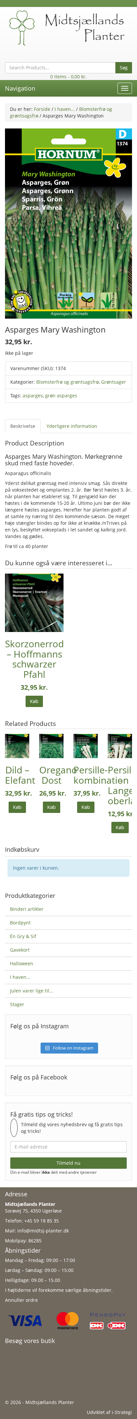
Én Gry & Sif (23, 936)
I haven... (65, 109)
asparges (33, 395)
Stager (17, 1004)
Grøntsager (113, 382)
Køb (34, 701)
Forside (42, 109)
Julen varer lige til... (31, 990)
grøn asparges (61, 395)
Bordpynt (20, 922)
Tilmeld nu (68, 1163)
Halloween (21, 963)
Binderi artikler (27, 909)
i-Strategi (122, 1412)
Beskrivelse (22, 426)
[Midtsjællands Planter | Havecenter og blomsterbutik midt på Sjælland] (68, 27)
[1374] (68, 223)
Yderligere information (72, 426)
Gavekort (20, 950)
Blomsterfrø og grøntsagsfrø (67, 382)
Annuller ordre (21, 1300)
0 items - (68, 76)
